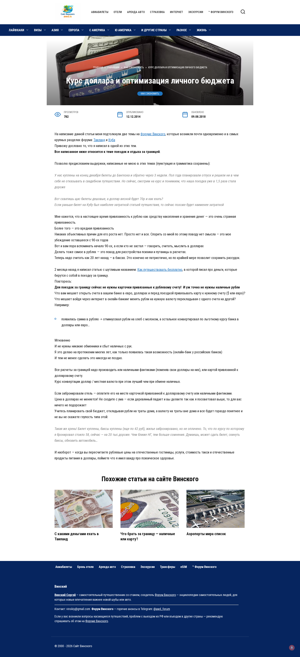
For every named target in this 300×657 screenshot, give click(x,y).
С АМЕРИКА (97, 30)
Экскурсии (195, 12)
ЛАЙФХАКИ (16, 30)
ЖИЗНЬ (202, 30)
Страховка (157, 12)
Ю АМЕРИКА (123, 30)
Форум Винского (165, 595)
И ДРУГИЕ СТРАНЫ (154, 30)
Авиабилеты (99, 12)
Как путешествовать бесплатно (159, 269)
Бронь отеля (85, 567)
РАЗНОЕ (182, 30)
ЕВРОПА (74, 30)
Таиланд (99, 140)
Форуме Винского (152, 134)
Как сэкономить (150, 93)
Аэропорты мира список (206, 534)
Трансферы (167, 567)
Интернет (176, 12)
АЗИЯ (55, 30)
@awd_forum (161, 609)
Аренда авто (136, 12)
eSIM (183, 567)
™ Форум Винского (220, 12)
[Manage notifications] (292, 647)
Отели (118, 12)
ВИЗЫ (38, 30)
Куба (111, 140)
